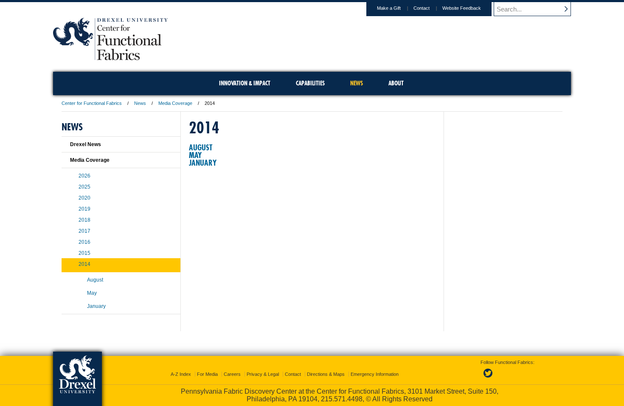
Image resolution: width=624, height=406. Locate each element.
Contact (421, 8)
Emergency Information (375, 374)
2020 (84, 198)
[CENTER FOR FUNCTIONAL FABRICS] (110, 57)
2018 (84, 220)
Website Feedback (461, 8)
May (195, 155)
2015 (84, 253)
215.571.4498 (342, 399)
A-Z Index (181, 374)
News (140, 103)
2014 (84, 264)
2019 (84, 209)
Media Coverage (175, 103)
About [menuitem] (396, 83)
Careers (232, 374)
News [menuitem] (356, 83)
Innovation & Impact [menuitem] (244, 83)
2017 (84, 231)
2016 (84, 242)
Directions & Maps (326, 374)
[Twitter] (489, 378)
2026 (84, 176)
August (200, 147)
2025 (84, 187)
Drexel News (85, 144)
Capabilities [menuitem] (310, 83)
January (202, 163)
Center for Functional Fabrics (92, 103)
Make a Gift (389, 8)
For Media (207, 374)
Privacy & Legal (263, 374)
